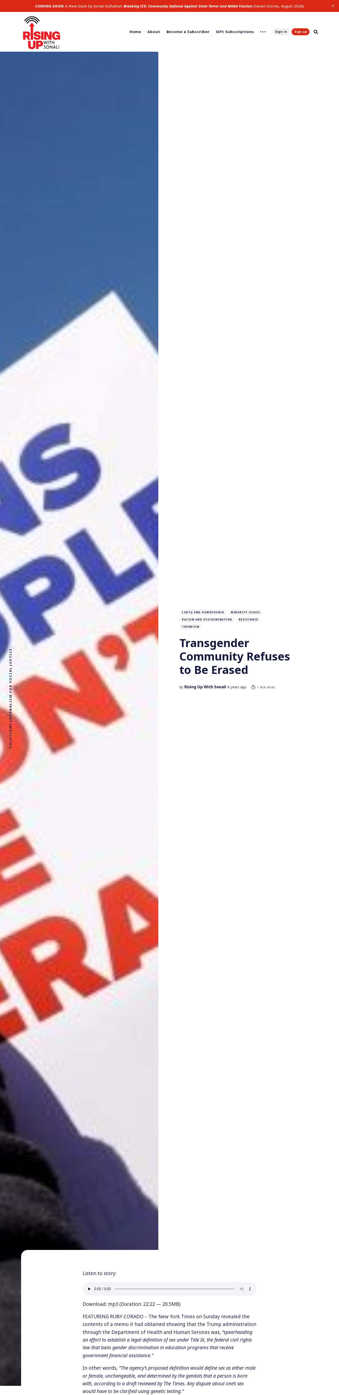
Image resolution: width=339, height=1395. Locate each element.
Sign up (300, 32)
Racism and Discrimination (207, 619)
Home (135, 31)
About (153, 31)
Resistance (248, 619)
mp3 (113, 1304)
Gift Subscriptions (235, 31)
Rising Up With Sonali (205, 687)
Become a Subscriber (188, 31)
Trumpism (190, 626)
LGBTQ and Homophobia (203, 612)
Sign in (281, 32)
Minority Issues (245, 612)
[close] (333, 6)
